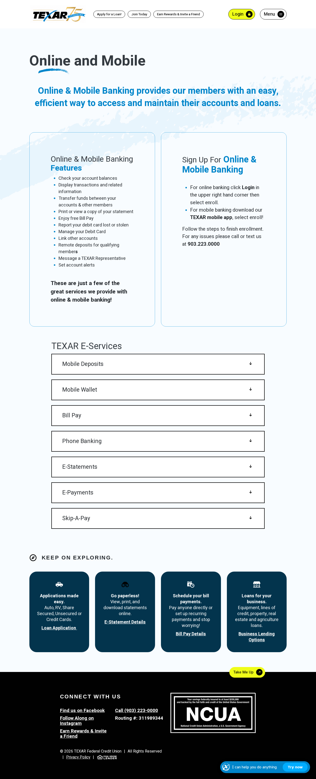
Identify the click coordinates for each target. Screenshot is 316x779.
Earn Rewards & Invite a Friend (177, 14)
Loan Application (59, 628)
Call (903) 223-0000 (136, 710)
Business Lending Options (256, 637)
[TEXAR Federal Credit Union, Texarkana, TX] (58, 14)
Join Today (139, 14)
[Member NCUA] (213, 712)
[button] (158, 364)
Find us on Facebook (82, 710)
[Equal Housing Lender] (107, 757)
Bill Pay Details (191, 634)
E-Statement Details (125, 622)
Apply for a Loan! (109, 14)
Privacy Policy (78, 757)
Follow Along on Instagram (77, 721)
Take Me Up (243, 672)
